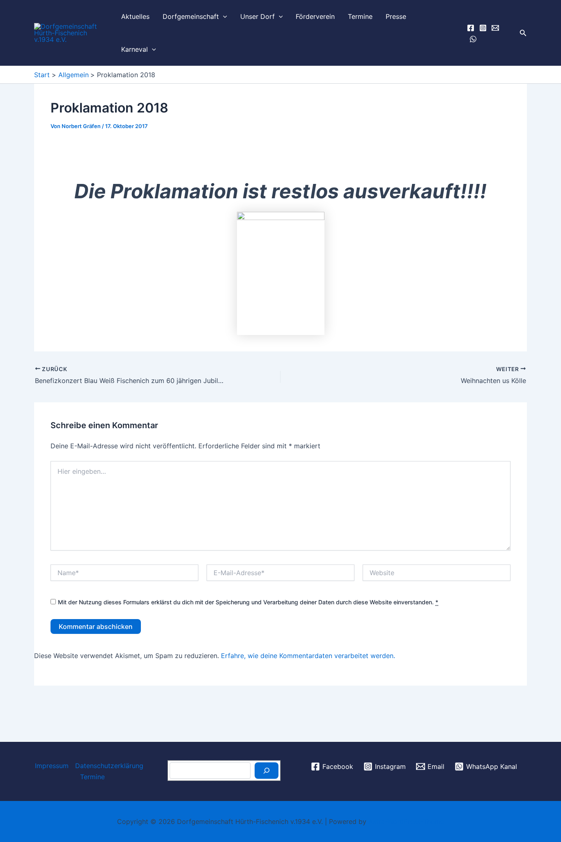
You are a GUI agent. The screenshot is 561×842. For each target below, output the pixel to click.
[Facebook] (470, 28)
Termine (360, 16)
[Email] (495, 28)
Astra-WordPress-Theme (406, 821)
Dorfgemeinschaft (191, 16)
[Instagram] (483, 28)
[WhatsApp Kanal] (473, 39)
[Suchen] (266, 770)
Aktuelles (135, 16)
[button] (223, 16)
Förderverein (315, 16)
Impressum (52, 766)
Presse (396, 16)
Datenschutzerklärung (109, 766)
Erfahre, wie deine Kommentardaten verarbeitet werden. (308, 656)
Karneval (134, 49)
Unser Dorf (257, 16)
